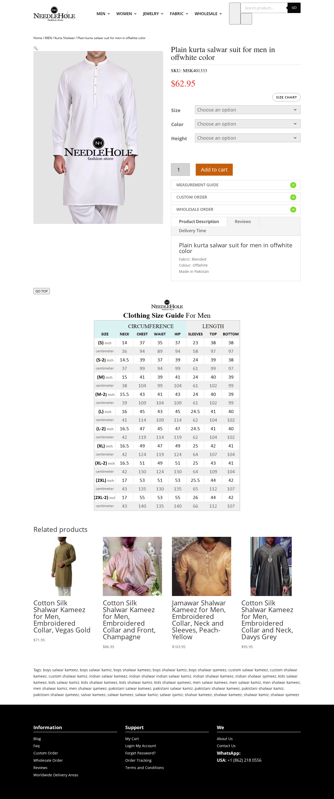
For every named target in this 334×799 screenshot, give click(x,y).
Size (176, 110)
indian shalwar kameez (213, 676)
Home (37, 38)
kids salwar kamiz (64, 682)
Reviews (243, 221)
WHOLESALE (206, 13)
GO (294, 7)
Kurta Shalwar (65, 38)
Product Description (199, 221)
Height (179, 138)
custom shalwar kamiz (68, 676)
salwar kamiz (146, 694)
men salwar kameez (210, 682)
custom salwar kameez (248, 669)
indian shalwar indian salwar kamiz (160, 676)
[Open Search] (235, 13)
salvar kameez (93, 694)
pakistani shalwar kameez (217, 688)
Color (177, 124)
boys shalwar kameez (132, 669)
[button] (35, 48)
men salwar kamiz (245, 682)
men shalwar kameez (281, 682)
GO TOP (41, 291)
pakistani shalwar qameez (56, 694)
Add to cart (214, 169)
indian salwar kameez (108, 676)
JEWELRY (151, 13)
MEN (101, 13)
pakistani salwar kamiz (173, 688)
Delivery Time (192, 230)
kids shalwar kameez (99, 682)
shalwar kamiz (256, 694)
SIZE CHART (286, 97)
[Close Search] (246, 18)
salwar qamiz (171, 694)
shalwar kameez (228, 694)
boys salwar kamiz (96, 669)
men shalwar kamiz (50, 688)
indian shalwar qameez (255, 676)
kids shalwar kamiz (135, 682)
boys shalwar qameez (207, 669)
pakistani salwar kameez (130, 688)
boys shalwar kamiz (170, 669)
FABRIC (177, 13)
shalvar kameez (198, 694)
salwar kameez (120, 694)
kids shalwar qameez (172, 682)
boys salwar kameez (60, 669)
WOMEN (124, 13)
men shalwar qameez (88, 688)
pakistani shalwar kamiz (263, 688)
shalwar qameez (285, 694)
